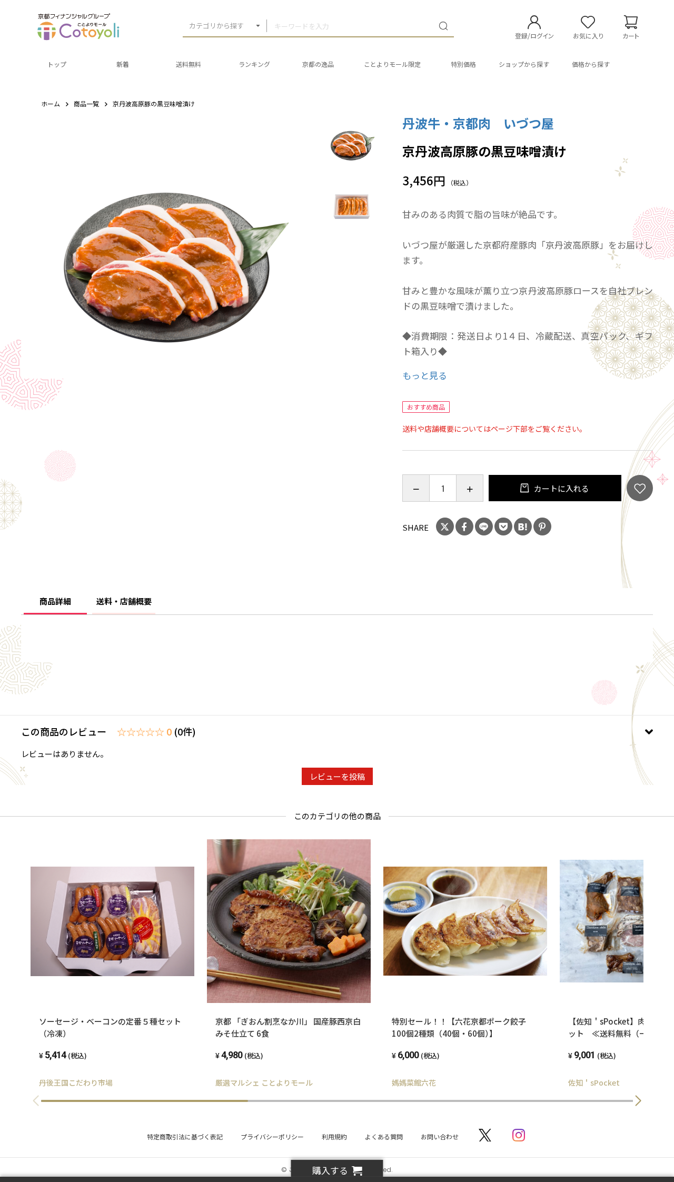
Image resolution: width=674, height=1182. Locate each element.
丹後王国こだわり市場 (76, 1082)
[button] (638, 1101)
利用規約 (334, 1136)
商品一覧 (86, 103)
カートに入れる (560, 488)
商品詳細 (55, 601)
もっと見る (424, 375)
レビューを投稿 (337, 776)
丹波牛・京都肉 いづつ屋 (478, 123)
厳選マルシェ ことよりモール (264, 1082)
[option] (171, 266)
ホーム (50, 103)
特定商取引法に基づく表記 (185, 1136)
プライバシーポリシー (272, 1136)
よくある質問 (384, 1136)
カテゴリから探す (216, 26)
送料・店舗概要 (124, 601)
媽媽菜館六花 (414, 1082)
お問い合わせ (440, 1136)
